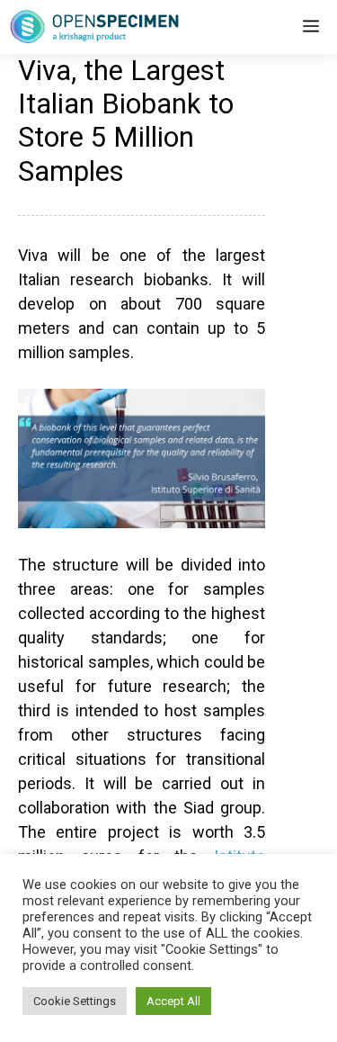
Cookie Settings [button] (74, 1001)
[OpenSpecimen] (94, 27)
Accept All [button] (173, 1001)
